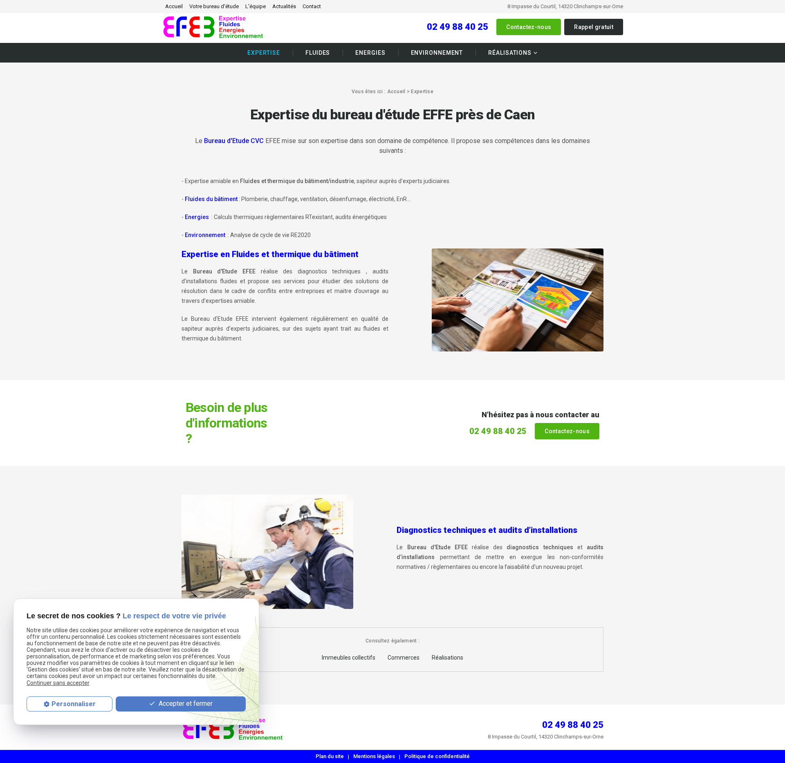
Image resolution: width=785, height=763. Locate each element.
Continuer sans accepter (58, 682)
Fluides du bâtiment (211, 199)
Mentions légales (374, 756)
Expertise (263, 52)
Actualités (284, 6)
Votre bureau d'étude (214, 6)
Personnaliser (74, 704)
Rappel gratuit (593, 27)
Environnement (437, 52)
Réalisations (510, 52)
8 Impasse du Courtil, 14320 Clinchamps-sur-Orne (565, 6)
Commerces (403, 657)
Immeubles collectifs (348, 657)
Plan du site (330, 756)
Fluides (317, 52)
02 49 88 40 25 (457, 27)
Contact (312, 6)
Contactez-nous (528, 27)
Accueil (174, 6)
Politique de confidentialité (437, 756)
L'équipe (255, 6)
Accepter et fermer (185, 703)
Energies (370, 52)
